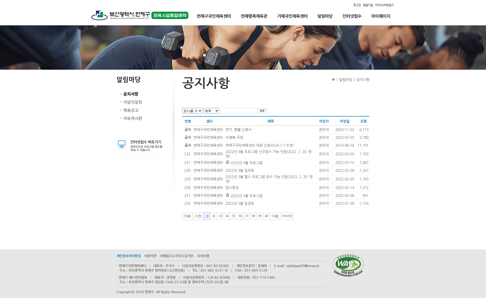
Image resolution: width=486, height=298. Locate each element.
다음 (275, 216)
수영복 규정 (234, 137)
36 (239, 216)
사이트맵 (203, 256)
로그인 (357, 5)
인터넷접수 (351, 16)
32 (213, 216)
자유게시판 (132, 118)
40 (266, 216)
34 (226, 216)
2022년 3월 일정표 (240, 170)
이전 (198, 216)
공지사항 (130, 94)
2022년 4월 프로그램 (246, 163)
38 (253, 216)
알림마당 (325, 16)
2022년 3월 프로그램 (246, 196)
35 (233, 216)
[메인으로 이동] (333, 79)
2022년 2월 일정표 (240, 203)
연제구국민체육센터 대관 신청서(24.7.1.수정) (260, 145)
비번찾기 (389, 5)
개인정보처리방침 (128, 256)
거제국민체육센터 (292, 16)
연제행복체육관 (254, 16)
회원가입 (368, 5)
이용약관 (150, 256)
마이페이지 (380, 16)
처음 (187, 216)
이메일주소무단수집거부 (176, 256)
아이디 (379, 5)
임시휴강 (232, 187)
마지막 (287, 216)
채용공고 (130, 110)
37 (246, 216)
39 (259, 216)
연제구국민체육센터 (214, 16)
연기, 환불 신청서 (239, 129)
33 (220, 216)
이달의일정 (132, 102)
